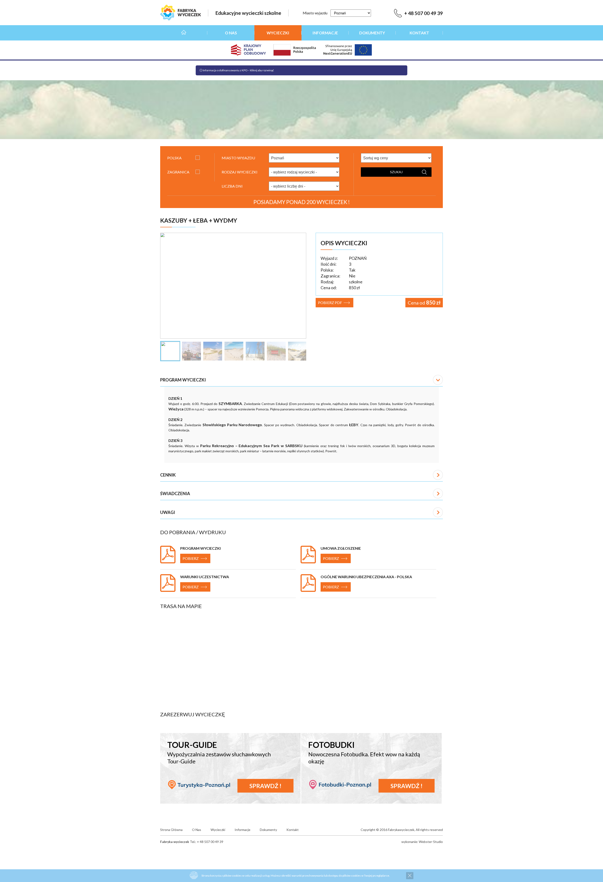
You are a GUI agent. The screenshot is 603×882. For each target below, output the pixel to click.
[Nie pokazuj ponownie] (409, 875)
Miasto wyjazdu (315, 13)
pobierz (191, 558)
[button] (301, 380)
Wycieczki (278, 32)
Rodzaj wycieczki (239, 172)
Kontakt (419, 32)
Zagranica (178, 172)
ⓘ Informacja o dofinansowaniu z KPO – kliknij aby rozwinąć (237, 70)
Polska (174, 158)
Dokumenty (372, 32)
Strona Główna (183, 32)
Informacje (325, 32)
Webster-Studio (431, 842)
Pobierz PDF (330, 302)
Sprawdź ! (265, 785)
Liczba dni (232, 186)
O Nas (231, 32)
